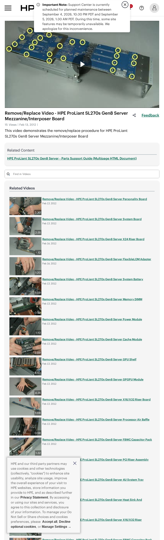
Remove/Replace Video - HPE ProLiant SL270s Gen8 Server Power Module (92, 319)
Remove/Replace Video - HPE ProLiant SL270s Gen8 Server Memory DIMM (92, 299)
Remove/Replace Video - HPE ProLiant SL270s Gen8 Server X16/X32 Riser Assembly (92, 522)
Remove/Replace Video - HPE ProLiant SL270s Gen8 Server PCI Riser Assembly (95, 459)
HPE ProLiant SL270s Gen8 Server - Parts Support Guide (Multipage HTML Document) (72, 158)
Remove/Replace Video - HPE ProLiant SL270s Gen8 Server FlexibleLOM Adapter (96, 259)
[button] (74, 463)
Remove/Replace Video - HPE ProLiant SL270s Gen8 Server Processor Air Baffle (95, 419)
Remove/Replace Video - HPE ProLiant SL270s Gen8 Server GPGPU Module (92, 379)
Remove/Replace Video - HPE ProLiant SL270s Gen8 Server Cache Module (92, 339)
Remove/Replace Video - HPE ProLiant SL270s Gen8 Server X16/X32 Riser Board (96, 399)
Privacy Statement (34, 497)
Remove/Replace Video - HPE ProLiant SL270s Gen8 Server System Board (92, 219)
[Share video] (134, 115)
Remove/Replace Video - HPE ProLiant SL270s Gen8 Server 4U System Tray (93, 479)
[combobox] (82, 174)
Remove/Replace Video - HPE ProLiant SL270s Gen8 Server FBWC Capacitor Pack (97, 439)
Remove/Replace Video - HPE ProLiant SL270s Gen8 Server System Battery (92, 279)
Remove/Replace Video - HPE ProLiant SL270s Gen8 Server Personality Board (94, 199)
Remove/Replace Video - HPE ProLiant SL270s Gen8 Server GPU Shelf (89, 359)
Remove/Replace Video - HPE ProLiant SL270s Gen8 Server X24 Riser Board (93, 239)
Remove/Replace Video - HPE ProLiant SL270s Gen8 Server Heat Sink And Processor (92, 502)
